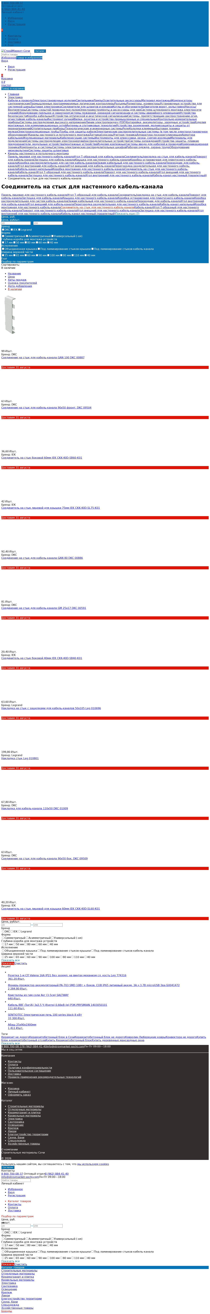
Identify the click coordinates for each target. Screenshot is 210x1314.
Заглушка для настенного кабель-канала (57, 175)
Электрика (15, 97)
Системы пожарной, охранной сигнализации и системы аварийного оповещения (124, 112)
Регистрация (16, 24)
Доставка (14, 42)
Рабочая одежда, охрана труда (147, 147)
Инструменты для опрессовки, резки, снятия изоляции (133, 137)
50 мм (20, 242)
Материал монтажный (156, 100)
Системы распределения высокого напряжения (53, 122)
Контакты (14, 35)
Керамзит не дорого (15, 1037)
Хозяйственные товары (24, 1143)
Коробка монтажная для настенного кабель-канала (89, 169)
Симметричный (15, 236)
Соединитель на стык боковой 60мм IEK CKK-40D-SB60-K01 (41, 457)
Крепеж (13, 1128)
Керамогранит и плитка (24, 1112)
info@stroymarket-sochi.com (65, 1046)
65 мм (20, 255)
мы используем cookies (93, 1164)
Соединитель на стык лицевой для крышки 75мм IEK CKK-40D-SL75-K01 (50, 507)
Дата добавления (20, 286)
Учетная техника (124, 134)
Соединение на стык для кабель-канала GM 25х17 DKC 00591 (43, 608)
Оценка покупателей (22, 283)
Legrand (26, 229)
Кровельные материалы (24, 1115)
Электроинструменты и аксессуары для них (110, 109)
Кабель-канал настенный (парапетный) (179, 175)
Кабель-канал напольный (35, 169)
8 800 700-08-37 (12, 2)
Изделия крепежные (111, 144)
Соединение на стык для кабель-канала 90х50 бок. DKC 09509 (44, 858)
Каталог (40, 51)
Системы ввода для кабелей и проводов (153, 144)
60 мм (43, 242)
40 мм (54, 242)
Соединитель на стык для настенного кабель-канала (97, 207)
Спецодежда (17, 1140)
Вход (11, 21)
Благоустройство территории (28, 1134)
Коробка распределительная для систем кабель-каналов (57, 162)
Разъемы (120, 103)
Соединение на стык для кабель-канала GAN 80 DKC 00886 (42, 558)
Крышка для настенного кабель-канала (102, 159)
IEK (15, 229)
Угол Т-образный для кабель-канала (99, 156)
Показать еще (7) (127, 213)
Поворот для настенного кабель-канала (131, 172)
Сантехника (16, 1121)
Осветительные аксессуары (122, 100)
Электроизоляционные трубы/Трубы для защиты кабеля (57, 131)
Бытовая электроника (46, 106)
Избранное (21, 57)
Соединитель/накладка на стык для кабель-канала (159, 156)
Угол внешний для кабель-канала (91, 166)
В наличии (15, 289)
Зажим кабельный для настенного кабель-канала (131, 162)
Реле (126, 128)
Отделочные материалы (24, 1109)
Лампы (98, 100)
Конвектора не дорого (181, 1037)
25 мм (9, 255)
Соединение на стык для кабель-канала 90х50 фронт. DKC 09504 (46, 407)
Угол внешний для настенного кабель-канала (108, 210)
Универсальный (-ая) (68, 236)
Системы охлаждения (144, 141)
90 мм (43, 255)
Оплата (13, 38)
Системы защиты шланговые (49, 150)
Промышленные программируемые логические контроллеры (72, 103)
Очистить (20, 963)
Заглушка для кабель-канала (54, 159)
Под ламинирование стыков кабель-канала (124, 249)
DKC (7, 229)
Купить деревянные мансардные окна (118, 1040)
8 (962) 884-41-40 (13, 9)
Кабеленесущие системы (77, 137)
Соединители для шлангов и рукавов (87, 106)
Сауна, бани (16, 1137)
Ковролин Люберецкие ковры (145, 1037)
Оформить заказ (19, 1094)
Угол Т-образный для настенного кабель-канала (70, 172)
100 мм (55, 255)
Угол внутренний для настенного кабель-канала (119, 175)
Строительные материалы (26, 1106)
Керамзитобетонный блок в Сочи (52, 1037)
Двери (12, 1131)
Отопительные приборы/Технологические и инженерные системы (77, 128)
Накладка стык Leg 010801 (20, 758)
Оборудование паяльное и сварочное (43, 112)
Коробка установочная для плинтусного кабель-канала (156, 198)
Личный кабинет (19, 1091)
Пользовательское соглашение (29, 1070)
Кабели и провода (20, 100)
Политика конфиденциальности (30, 1067)
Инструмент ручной (60, 119)
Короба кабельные (40, 116)
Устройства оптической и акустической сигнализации (90, 116)
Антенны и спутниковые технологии (91, 125)
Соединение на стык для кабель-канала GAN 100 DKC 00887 (42, 357)
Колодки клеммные (142, 128)
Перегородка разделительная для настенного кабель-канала (117, 204)
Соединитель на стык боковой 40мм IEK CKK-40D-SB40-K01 (41, 658)
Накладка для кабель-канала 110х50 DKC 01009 (34, 808)
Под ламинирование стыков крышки (65, 249)
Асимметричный (40, 236)
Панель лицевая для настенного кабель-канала (41, 156)
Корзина (13, 1088)
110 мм (79, 255)
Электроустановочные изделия (54, 100)
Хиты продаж (17, 279)
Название (14, 273)
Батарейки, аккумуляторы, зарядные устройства (160, 122)
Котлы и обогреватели (128, 106)
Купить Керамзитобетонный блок (69, 1040)
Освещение (16, 1125)
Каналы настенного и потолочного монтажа (58, 134)
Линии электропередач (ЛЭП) (106, 122)
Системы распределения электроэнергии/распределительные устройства (77, 141)
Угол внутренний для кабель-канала (43, 166)
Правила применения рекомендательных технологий (44, 1077)
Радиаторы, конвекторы (143, 103)
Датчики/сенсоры (101, 134)
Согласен (8, 1167)
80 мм (31, 242)
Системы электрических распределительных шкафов (89, 147)
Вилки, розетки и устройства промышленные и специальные (116, 119)
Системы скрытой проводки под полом (53, 109)
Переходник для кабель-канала (159, 201)
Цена (11, 276)
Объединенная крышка (21, 249)
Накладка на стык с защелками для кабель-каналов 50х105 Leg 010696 (51, 708)
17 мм (9, 242)
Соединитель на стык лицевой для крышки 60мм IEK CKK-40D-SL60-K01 (50, 908)
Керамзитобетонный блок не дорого (100, 1037)
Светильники (85, 100)
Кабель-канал (27, 172)
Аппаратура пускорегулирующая (159, 134)
